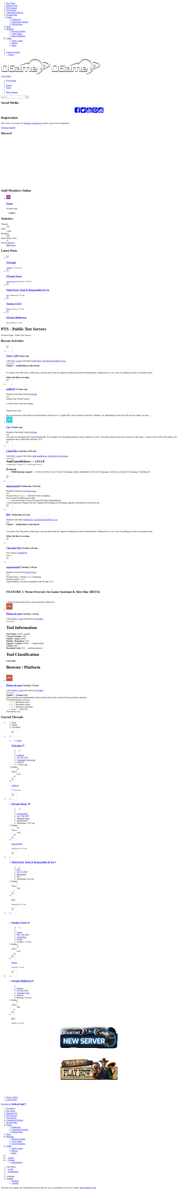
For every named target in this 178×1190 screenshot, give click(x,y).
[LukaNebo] (9, 446)
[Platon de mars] (9, 609)
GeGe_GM (12, 355)
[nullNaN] (9, 384)
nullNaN (9, 268)
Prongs (8, 309)
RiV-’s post (16, 361)
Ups (8, 427)
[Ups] (9, 422)
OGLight (11, 262)
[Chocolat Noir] (9, 543)
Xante (9, 203)
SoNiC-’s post (17, 619)
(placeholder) (16, 1162)
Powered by (13, 1104)
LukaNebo (12, 451)
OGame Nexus (14, 276)
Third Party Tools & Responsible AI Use (27, 290)
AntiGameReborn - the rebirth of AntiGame (50, 456)
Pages (8, 88)
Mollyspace (11, 245)
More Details (85, 1188)
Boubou (20, 988)
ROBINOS (22, 553)
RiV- (8, 295)
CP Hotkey (38, 619)
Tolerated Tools (23, 818)
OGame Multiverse (16, 317)
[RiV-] (9, 509)
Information (21, 874)
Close (93, 1188)
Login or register (13, 52)
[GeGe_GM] (9, 351)
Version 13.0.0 (13, 303)
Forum (9, 85)
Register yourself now (33, 123)
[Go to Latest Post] (13, 781)
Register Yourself (8, 128)
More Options (12, 92)
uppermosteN (11, 281)
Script (19, 740)
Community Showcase (26, 760)
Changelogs (21, 937)
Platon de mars (14, 613)
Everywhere (6, 76)
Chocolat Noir (13, 548)
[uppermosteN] (9, 481)
